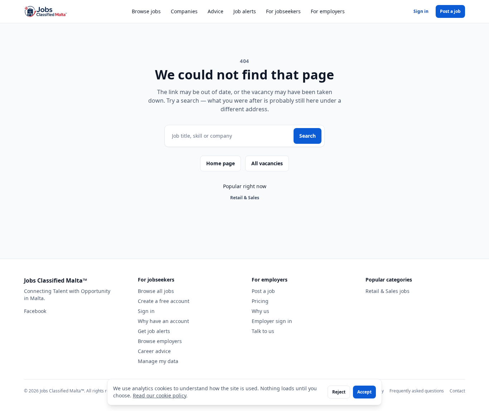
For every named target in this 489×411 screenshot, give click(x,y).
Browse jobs (146, 11)
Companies (184, 11)
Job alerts (244, 11)
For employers (328, 11)
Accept (364, 392)
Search (307, 135)
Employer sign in (272, 321)
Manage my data (158, 361)
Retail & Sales (244, 198)
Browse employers (160, 341)
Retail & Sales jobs (387, 291)
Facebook (35, 311)
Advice (215, 11)
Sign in (421, 11)
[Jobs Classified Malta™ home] (45, 11)
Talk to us (263, 331)
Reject (338, 392)
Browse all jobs (156, 291)
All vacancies (267, 163)
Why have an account (163, 321)
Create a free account (163, 301)
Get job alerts (154, 331)
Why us (260, 311)
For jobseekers (283, 11)
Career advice (154, 351)
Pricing (260, 301)
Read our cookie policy (159, 395)
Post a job (450, 11)
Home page (220, 163)
